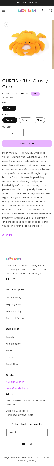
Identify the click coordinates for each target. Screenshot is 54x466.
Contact (10, 357)
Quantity (6, 126)
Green (25, 120)
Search (10, 336)
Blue (39, 120)
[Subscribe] (44, 432)
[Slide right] (33, 74)
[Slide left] (20, 74)
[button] (3, 10)
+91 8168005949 (15, 381)
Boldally (32, 460)
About (9, 350)
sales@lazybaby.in (17, 388)
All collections (14, 343)
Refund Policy (13, 297)
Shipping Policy (14, 304)
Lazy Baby (25, 458)
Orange (9, 120)
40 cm (9, 108)
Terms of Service (15, 318)
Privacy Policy (13, 311)
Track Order (13, 364)
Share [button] (9, 234)
